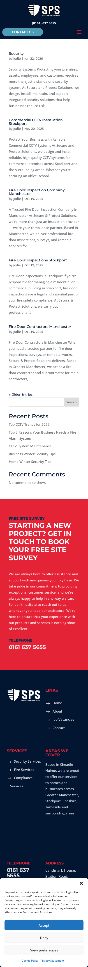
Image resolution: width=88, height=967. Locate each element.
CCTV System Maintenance (30, 446)
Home (57, 703)
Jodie (17, 58)
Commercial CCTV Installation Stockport (36, 122)
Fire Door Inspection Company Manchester (37, 192)
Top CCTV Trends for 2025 (29, 424)
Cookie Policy (30, 960)
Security (16, 53)
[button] (81, 883)
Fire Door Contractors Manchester (40, 327)
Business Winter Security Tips (32, 454)
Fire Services (24, 769)
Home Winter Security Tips (30, 461)
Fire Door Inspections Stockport (38, 260)
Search (71, 402)
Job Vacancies (63, 719)
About (57, 711)
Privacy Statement (52, 960)
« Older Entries (20, 394)
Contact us (23, 32)
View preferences (44, 950)
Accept (44, 925)
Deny (44, 937)
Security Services (27, 761)
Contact (59, 727)
